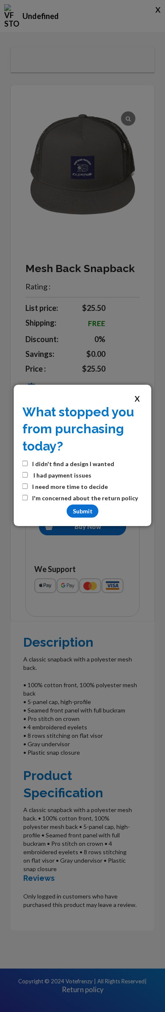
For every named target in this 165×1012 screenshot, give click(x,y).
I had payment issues (61, 475)
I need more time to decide (70, 486)
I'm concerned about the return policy (85, 498)
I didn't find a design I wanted (73, 463)
